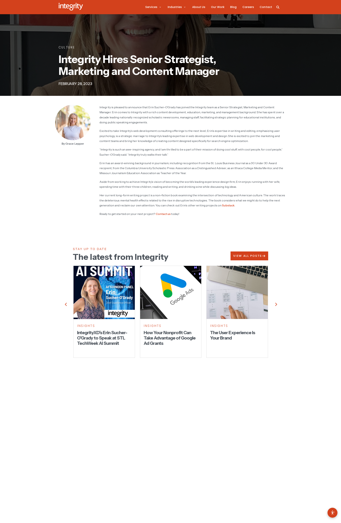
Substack (228, 205)
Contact (266, 7)
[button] (153, 7)
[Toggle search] (278, 7)
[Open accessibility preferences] (332, 513)
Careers (248, 7)
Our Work (217, 7)
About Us (198, 7)
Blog (233, 7)
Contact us (163, 214)
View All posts (247, 256)
